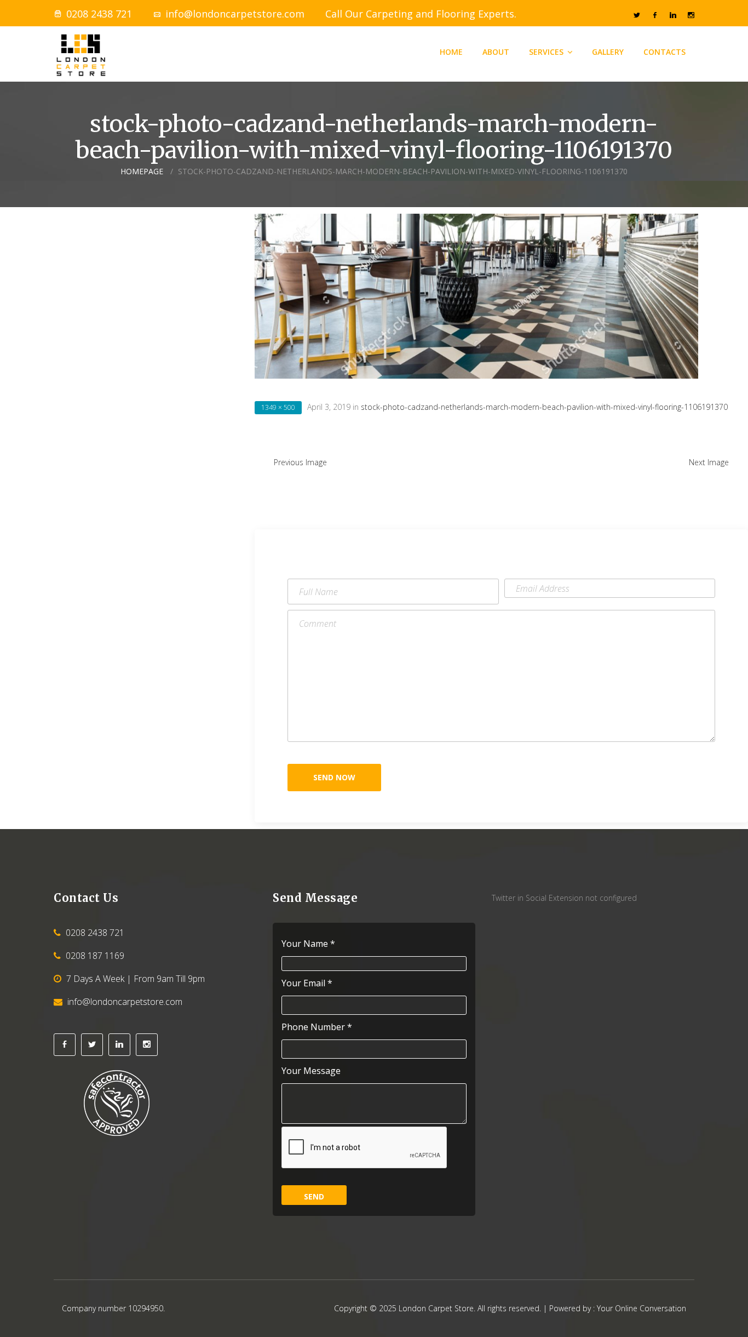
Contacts (664, 52)
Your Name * (308, 944)
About (495, 52)
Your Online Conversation (641, 1308)
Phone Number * (316, 1027)
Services (546, 52)
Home (451, 52)
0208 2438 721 (99, 13)
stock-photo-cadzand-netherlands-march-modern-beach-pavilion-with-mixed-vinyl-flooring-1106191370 (544, 407)
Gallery (608, 52)
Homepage (141, 171)
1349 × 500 (278, 407)
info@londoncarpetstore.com (234, 13)
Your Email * (306, 983)
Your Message (311, 1071)
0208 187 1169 (95, 956)
